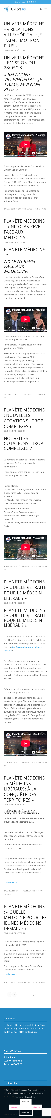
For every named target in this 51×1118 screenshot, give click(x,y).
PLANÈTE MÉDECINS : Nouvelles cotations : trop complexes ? (24, 418)
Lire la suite (9, 882)
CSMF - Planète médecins (14, 50)
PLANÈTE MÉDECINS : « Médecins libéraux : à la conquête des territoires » (24, 789)
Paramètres (26, 1113)
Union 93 (42, 209)
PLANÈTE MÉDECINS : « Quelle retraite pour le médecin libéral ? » (25, 590)
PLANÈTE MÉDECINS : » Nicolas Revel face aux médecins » (24, 229)
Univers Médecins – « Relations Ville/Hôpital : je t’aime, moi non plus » (24, 34)
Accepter (26, 1101)
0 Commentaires (25, 209)
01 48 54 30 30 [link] (15, 1064)
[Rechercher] (40, 9)
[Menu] (45, 9)
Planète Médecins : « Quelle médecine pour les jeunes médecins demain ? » (25, 917)
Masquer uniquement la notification (25, 1107)
